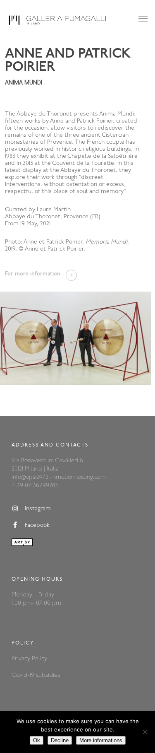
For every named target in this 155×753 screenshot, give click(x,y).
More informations (100, 740)
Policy (39, 659)
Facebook (37, 526)
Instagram (38, 509)
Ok (36, 740)
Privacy (22, 659)
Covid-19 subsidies (36, 675)
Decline (60, 740)
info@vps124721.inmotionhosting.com (59, 477)
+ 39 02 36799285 (35, 486)
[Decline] (145, 732)
